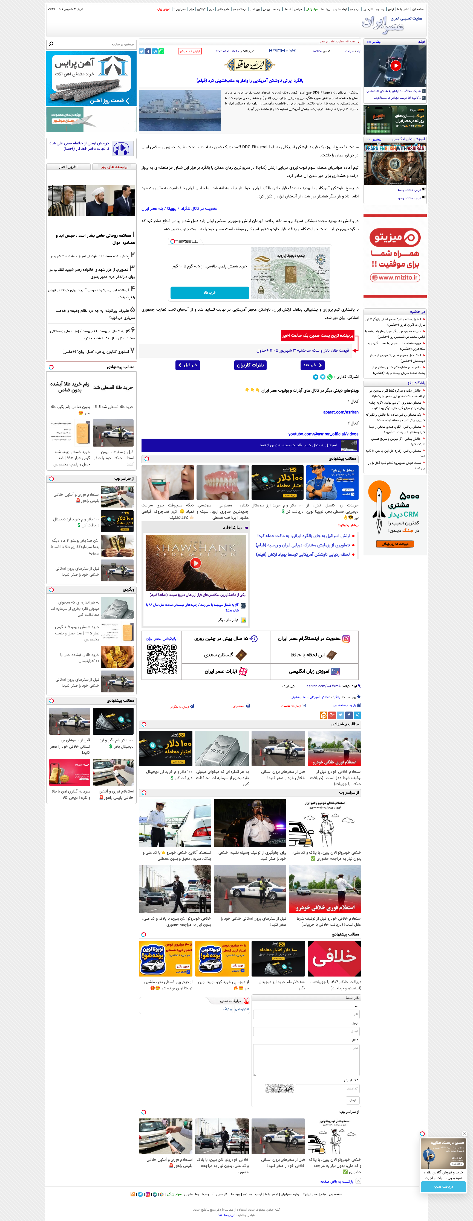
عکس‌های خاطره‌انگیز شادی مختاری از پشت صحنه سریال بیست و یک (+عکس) (398, 370)
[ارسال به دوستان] (274, 50)
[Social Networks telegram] (316, 377)
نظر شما (353, 998)
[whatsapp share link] (161, 51)
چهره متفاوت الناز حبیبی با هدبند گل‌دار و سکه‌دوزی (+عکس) (396, 346)
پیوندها (235, 1194)
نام (356, 1006)
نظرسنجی (368, 9)
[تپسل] (172, 241)
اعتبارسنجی (242, 1009)
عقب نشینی (298, 697)
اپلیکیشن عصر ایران (161, 639)
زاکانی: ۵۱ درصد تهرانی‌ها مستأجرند (398, 98)
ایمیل (354, 1023)
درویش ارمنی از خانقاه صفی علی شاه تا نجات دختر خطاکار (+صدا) (79, 146)
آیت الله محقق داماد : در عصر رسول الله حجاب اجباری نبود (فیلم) (316, 41)
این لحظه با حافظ (308, 655)
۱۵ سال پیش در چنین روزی (221, 639)
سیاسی (298, 9)
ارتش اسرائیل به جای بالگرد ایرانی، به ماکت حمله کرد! (303, 536)
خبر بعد (309, 365)
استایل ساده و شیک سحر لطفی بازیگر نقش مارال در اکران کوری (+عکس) (395, 322)
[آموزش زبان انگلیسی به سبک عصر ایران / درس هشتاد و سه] (395, 164)
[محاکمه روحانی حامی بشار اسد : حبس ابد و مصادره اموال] (91, 200)
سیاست (349, 51)
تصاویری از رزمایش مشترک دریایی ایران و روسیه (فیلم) (303, 545)
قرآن (211, 9)
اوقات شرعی (340, 9)
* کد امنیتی (351, 1080)
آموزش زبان (163, 9)
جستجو (380, 9)
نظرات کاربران (250, 365)
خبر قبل (190, 365)
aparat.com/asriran (341, 412)
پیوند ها (325, 9)
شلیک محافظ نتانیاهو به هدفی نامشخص (394, 91)
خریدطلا (210, 293)
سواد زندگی (312, 9)
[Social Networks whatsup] (330, 377)
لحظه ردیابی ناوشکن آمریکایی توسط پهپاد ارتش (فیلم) (303, 554)
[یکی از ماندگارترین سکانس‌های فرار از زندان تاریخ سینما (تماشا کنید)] (196, 563)
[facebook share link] (148, 51)
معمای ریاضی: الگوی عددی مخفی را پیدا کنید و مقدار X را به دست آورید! (397, 429)
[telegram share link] (155, 51)
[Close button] (464, 1134)
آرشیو (391, 9)
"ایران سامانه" (226, 1215)
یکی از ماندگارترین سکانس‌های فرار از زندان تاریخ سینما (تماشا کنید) (198, 595)
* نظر (355, 1040)
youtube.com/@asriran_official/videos (324, 434)
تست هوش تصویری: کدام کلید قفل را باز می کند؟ (396, 466)
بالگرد (336, 697)
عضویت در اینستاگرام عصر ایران (309, 639)
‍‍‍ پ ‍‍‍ (289, 50)
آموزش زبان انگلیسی (309, 671)
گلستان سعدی (218, 655)
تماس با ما (403, 9)
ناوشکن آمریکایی (319, 697)
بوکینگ (227, 1009)
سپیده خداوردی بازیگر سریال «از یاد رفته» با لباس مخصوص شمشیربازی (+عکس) (395, 334)
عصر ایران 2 (180, 9)
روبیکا (171, 209)
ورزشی (266, 9)
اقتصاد (287, 9)
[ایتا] (323, 715)
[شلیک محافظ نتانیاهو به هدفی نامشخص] (395, 66)
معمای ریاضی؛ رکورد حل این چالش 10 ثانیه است (395, 453)
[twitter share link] (142, 51)
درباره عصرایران (291, 1194)
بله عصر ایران (152, 209)
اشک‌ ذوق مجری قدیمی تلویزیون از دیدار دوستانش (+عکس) (397, 358)
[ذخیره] (279, 51)
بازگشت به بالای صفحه (337, 1182)
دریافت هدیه (443, 1187)
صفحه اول (417, 9)
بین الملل (255, 9)
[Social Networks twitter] (323, 377)
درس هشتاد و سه (409, 190)
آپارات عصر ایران (221, 671)
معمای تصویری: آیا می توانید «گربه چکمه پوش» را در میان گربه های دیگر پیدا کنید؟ (396, 405)
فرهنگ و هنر (239, 9)
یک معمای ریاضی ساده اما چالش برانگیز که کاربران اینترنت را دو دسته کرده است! (395, 417)
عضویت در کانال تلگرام (199, 209)
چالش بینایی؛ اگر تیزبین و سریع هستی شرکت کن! (398, 441)
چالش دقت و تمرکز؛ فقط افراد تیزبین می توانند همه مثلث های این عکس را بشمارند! (397, 393)
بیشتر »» (374, 41)
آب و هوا (354, 9)
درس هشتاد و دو (410, 198)
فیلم (191, 9)
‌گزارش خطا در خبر (190, 51)
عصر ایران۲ (310, 1194)
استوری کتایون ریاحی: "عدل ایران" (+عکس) (95, 351)
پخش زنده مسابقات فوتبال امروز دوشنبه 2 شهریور (89, 256)
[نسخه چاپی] (270, 50)
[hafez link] (250, 65)
